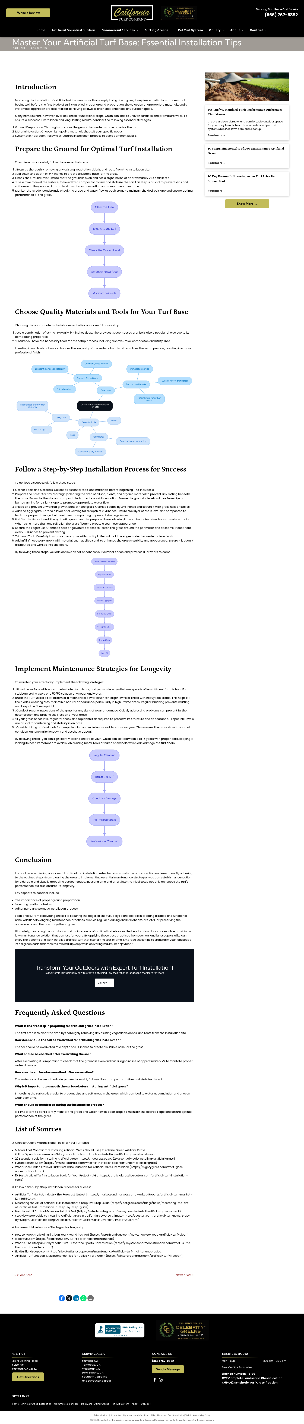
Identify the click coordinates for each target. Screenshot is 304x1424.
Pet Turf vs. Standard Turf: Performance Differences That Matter (245, 112)
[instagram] (160, 1380)
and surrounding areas (97, 1380)
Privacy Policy (100, 1415)
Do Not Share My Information (124, 1415)
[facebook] (154, 1380)
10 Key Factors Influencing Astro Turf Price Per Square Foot (242, 179)
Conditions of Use (147, 1415)
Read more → (217, 135)
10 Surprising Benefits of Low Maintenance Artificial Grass (246, 151)
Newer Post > (185, 1275)
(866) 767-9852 (281, 15)
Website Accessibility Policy (197, 1415)
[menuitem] (41, 30)
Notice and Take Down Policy (170, 1415)
